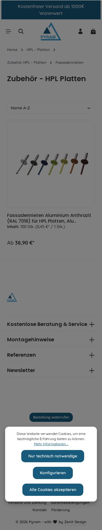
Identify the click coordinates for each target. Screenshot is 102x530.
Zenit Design (75, 521)
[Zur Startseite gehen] (51, 31)
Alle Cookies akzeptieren (52, 489)
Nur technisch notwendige (52, 456)
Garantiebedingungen (70, 502)
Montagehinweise (30, 339)
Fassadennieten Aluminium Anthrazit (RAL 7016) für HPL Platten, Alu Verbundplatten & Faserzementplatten (49, 218)
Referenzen (21, 354)
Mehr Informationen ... (51, 444)
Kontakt (40, 510)
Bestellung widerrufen (51, 417)
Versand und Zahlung (27, 502)
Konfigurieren (53, 472)
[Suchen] (21, 31)
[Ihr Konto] (80, 31)
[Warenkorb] (93, 31)
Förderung (60, 510)
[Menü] (8, 31)
